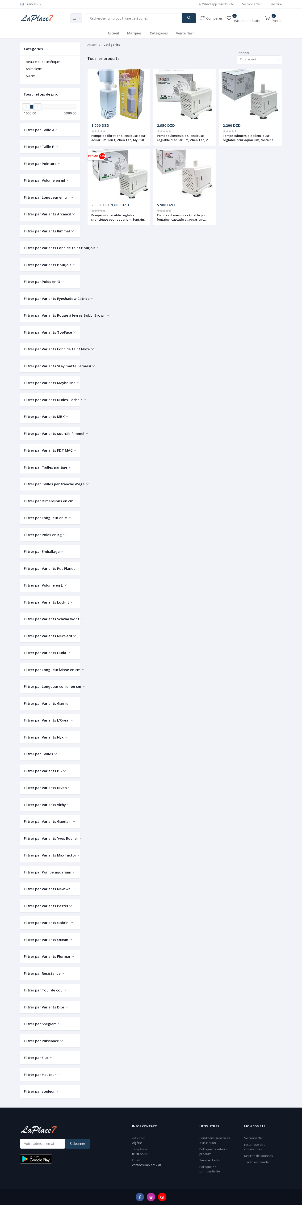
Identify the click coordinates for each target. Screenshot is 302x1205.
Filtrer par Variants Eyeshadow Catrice (50, 298)
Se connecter (251, 4)
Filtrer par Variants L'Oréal (46, 720)
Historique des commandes (254, 1146)
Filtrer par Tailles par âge (45, 467)
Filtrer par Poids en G (42, 281)
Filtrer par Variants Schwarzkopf (50, 619)
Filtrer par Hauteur (40, 1074)
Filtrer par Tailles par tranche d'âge (50, 484)
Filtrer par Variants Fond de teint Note (50, 349)
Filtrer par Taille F (39, 146)
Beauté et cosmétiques (43, 61)
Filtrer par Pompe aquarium (47, 872)
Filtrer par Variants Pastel (46, 905)
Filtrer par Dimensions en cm (48, 501)
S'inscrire (275, 4)
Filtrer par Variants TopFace (48, 332)
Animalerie (34, 69)
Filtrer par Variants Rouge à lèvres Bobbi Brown (50, 315)
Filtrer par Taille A (39, 129)
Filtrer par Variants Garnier (47, 703)
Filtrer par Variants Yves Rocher (50, 838)
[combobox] (259, 60)
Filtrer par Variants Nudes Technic (50, 399)
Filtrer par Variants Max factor (50, 855)
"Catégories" (112, 44)
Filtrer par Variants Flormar (47, 956)
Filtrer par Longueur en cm (47, 197)
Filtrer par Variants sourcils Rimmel (50, 433)
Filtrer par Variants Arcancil (47, 214)
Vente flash (185, 33)
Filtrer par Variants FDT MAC (48, 450)
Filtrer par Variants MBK (44, 416)
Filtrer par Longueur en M (45, 517)
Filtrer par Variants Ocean (46, 939)
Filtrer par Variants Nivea (45, 787)
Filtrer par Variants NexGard (48, 636)
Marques (134, 33)
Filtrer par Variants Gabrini (46, 922)
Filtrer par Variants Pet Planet (49, 568)
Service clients (209, 1160)
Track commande (256, 1162)
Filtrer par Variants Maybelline (50, 382)
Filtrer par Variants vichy (45, 804)
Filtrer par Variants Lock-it (46, 602)
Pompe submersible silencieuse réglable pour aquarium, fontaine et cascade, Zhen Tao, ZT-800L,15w (250, 138)
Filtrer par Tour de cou (43, 990)
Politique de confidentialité (209, 1169)
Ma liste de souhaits (258, 1156)
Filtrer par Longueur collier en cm (50, 686)
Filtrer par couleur (39, 1091)
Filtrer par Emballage (42, 551)
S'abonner (77, 1143)
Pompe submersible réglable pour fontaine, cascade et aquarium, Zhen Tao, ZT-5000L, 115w (182, 217)
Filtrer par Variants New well (48, 888)
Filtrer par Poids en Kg (43, 534)
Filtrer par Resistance (42, 973)
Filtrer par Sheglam (40, 1023)
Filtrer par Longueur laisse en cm (50, 669)
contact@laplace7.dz (147, 1165)
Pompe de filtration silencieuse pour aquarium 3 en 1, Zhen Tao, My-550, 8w (118, 138)
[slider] (26, 106)
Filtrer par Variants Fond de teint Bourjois (50, 247)
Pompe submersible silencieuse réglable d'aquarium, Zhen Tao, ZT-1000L (184, 138)
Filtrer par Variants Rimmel (47, 231)
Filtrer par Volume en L (43, 585)
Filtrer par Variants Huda (45, 652)
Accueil (113, 33)
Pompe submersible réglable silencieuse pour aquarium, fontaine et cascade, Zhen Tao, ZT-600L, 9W (118, 217)
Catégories (159, 33)
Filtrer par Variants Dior (44, 1007)
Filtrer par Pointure (40, 163)
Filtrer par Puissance (41, 1040)
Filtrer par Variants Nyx (43, 737)
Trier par (243, 53)
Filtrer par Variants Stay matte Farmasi (50, 366)
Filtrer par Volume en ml (44, 180)
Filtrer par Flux (36, 1057)
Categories (33, 48)
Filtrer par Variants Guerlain (47, 821)
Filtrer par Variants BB (43, 770)
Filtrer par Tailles (38, 754)
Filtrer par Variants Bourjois (47, 264)
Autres (31, 75)
